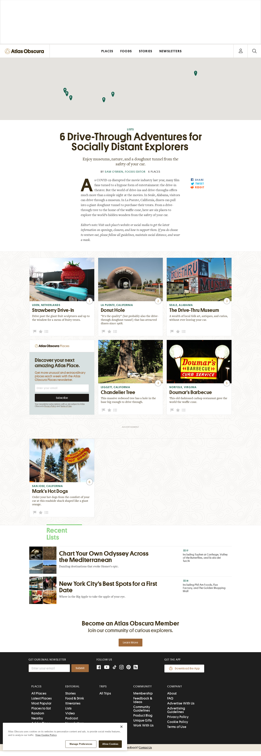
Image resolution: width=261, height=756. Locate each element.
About (172, 693)
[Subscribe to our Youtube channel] (107, 667)
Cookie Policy (177, 721)
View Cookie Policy (46, 735)
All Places (39, 693)
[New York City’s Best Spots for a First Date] (130, 590)
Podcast (71, 718)
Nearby (37, 718)
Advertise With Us (181, 703)
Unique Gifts (142, 720)
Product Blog (143, 715)
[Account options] (241, 51)
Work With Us (143, 725)
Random (37, 713)
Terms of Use (66, 406)
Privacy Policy (50, 406)
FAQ (170, 698)
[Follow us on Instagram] (121, 667)
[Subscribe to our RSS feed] (136, 667)
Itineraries (72, 703)
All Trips (105, 693)
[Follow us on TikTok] (114, 668)
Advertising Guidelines (176, 710)
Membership (143, 693)
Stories (70, 693)
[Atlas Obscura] (25, 51)
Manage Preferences (81, 744)
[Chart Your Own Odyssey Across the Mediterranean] (130, 560)
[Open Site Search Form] (254, 51)
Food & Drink (74, 698)
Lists (130, 129)
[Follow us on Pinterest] (128, 667)
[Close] (121, 727)
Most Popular (41, 703)
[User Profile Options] (241, 51)
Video (70, 713)
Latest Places (41, 698)
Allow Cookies (110, 744)
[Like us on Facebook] (99, 667)
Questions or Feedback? (130, 747)
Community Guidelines (141, 708)
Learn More (130, 642)
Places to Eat (41, 708)
